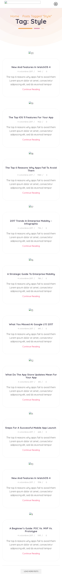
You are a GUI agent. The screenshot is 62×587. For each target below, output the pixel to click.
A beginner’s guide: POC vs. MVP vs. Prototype (31, 530)
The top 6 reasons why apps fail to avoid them (31, 169)
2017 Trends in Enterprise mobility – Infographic (31, 222)
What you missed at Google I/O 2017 (31, 324)
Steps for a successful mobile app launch (31, 427)
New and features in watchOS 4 (31, 67)
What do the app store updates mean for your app (31, 376)
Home (14, 16)
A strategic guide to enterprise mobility (31, 273)
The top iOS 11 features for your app (31, 117)
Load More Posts (31, 571)
